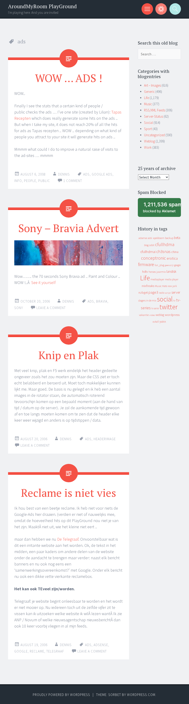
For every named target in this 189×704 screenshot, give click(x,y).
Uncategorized (154, 135)
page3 (153, 292)
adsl (150, 238)
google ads (102, 174)
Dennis (64, 174)
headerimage (105, 439)
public (44, 181)
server (175, 292)
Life (146, 98)
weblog (160, 315)
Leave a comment (51, 308)
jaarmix (161, 271)
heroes (152, 271)
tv (174, 300)
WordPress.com (141, 695)
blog (146, 245)
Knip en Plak (68, 355)
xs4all (156, 321)
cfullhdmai (148, 252)
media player (171, 279)
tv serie (155, 308)
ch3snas (163, 251)
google (21, 651)
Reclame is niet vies (68, 492)
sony (18, 308)
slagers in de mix (147, 300)
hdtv (145, 272)
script (168, 292)
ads (86, 174)
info (18, 181)
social (165, 299)
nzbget (143, 292)
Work (148, 147)
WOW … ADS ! (68, 78)
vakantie (144, 315)
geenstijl (169, 265)
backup (169, 238)
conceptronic (153, 258)
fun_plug (159, 265)
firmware (146, 264)
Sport (148, 129)
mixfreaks (148, 286)
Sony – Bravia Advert (68, 228)
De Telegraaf (67, 539)
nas (164, 286)
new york (172, 286)
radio (161, 292)
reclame (37, 651)
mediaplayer (157, 279)
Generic (149, 91)
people (30, 181)
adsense (101, 645)
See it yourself (43, 282)
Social (148, 122)
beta (177, 238)
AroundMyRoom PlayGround (42, 6)
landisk (171, 271)
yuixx (162, 321)
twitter (168, 307)
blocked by (162, 209)
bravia (101, 301)
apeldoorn (158, 238)
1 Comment (72, 181)
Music (148, 104)
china (174, 252)
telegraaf (55, 651)
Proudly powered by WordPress (61, 695)
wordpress (172, 314)
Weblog (149, 141)
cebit (151, 245)
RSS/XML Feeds (154, 110)
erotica (172, 258)
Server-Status (153, 116)
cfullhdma (164, 244)
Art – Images (152, 85)
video (152, 315)
